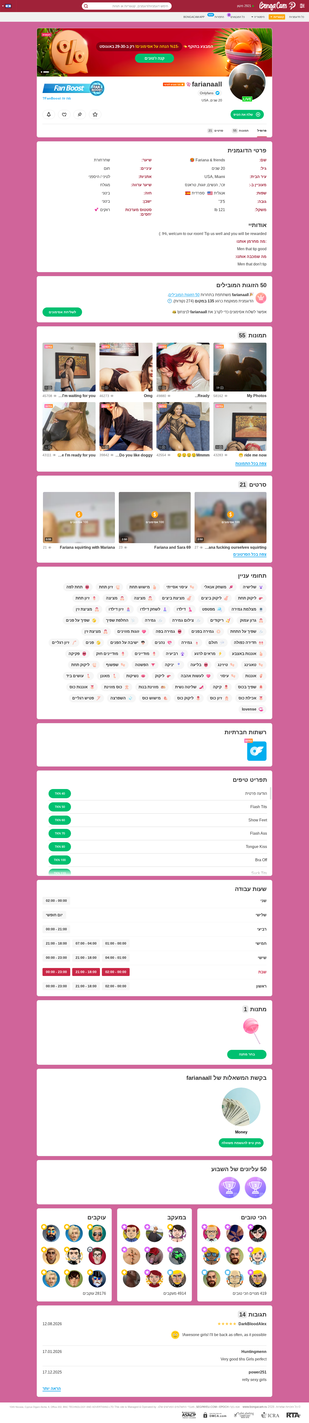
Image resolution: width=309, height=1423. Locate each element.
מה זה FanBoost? (56, 98)
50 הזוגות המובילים (184, 295)
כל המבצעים (238, 16)
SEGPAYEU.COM (206, 1406)
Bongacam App (193, 16)
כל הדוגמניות (296, 16)
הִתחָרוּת (219, 16)
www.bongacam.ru (255, 1406)
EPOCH (224, 1406)
